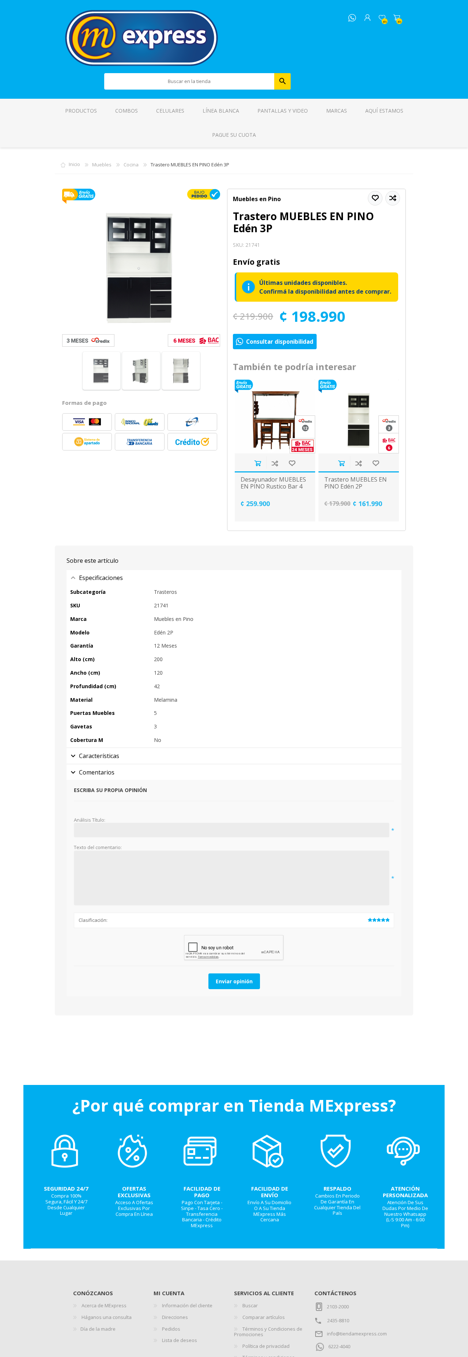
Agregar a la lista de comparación (274, 463)
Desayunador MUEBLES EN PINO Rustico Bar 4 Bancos (273, 486)
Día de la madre (98, 1329)
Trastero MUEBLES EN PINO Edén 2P (355, 483)
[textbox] (189, 81)
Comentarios (96, 772)
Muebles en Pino (257, 199)
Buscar (282, 81)
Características (99, 756)
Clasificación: (93, 920)
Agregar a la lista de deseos (292, 463)
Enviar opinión (234, 981)
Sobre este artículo (92, 561)
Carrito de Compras (396, 18)
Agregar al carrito (257, 463)
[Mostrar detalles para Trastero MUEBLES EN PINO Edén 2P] (358, 416)
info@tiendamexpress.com (357, 1333)
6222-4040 (339, 1346)
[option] (275, 450)
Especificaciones (101, 578)
